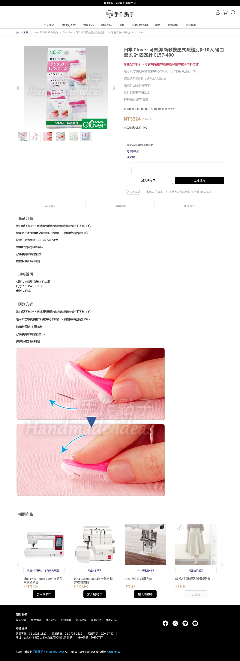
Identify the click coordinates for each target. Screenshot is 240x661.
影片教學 (81, 620)
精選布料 (106, 25)
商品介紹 (50, 206)
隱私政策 (51, 620)
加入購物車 (148, 180)
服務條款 (66, 620)
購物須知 (36, 620)
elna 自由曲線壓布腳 (138, 578)
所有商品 (49, 25)
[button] (114, 88)
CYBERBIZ (113, 651)
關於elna (111, 620)
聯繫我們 (96, 620)
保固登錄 (21, 620)
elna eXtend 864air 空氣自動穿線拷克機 (93, 580)
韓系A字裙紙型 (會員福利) (192, 578)
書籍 (121, 25)
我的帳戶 (191, 25)
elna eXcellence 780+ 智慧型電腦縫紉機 (42, 580)
